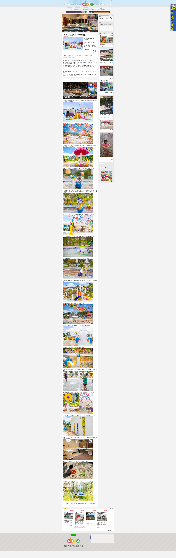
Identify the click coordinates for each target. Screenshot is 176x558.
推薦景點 (77, 546)
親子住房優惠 (79, 9)
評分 (111, 24)
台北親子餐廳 (84, 9)
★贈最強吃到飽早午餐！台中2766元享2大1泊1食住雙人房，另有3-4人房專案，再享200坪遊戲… (80, 97)
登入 (115, 0)
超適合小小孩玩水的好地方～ (104, 80)
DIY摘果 (99, 9)
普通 (106, 27)
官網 (95, 52)
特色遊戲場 (75, 9)
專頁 (93, 52)
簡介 (100, 131)
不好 (101, 27)
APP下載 (81, 546)
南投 (66, 36)
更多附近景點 (110, 530)
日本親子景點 (103, 9)
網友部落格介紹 (102, 46)
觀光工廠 (96, 9)
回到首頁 (65, 545)
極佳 (111, 27)
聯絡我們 (81, 545)
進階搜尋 (111, 508)
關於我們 (77, 545)
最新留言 (73, 545)
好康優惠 (69, 545)
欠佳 (103, 27)
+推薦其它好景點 (103, 167)
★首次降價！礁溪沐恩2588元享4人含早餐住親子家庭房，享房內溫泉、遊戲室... (78, 31)
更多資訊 (71, 525)
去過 (106, 24)
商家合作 (70, 546)
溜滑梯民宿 (92, 9)
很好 (108, 27)
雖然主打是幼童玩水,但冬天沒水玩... (106, 117)
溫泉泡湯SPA (88, 9)
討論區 (74, 546)
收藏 (102, 24)
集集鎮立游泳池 (67, 512)
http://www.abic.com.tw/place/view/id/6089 (70, 75)
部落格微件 (66, 546)
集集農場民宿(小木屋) (90, 512)
